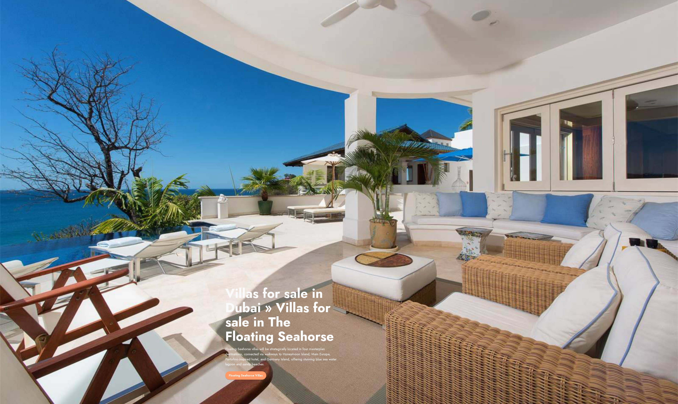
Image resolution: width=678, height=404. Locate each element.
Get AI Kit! (319, 16)
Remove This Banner (351, 16)
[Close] (673, 5)
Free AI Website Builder (356, 6)
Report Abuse (339, 25)
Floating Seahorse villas (241, 380)
